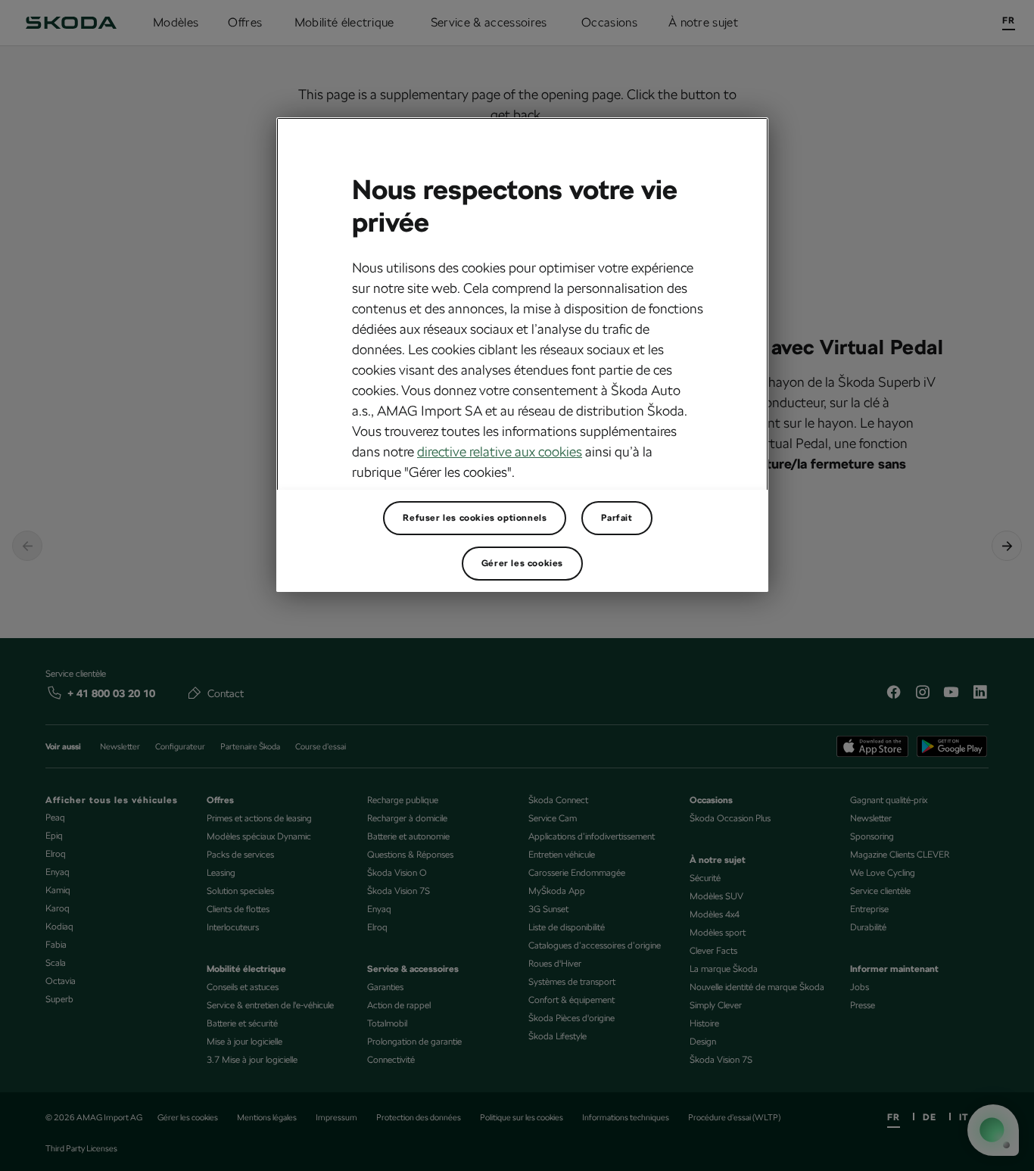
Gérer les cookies (522, 563)
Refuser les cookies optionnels (475, 517)
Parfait (616, 517)
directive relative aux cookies (499, 451)
